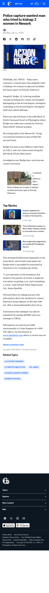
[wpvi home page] (5, 481)
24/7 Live (18, 3)
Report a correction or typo (13, 344)
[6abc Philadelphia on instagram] (17, 518)
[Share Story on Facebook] (4, 39)
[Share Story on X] (10, 39)
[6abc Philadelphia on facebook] (5, 518)
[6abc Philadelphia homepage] (9, 4)
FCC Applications (8, 542)
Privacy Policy (7, 534)
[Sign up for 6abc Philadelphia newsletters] (23, 518)
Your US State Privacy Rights (31, 537)
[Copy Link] (34, 39)
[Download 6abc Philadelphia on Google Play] (23, 525)
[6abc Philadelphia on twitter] (11, 518)
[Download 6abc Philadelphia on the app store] (8, 525)
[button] (3, 3)
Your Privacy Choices (21, 534)
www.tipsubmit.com (13, 335)
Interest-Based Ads (20, 540)
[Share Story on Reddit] (16, 39)
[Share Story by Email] (28, 39)
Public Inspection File (36, 540)
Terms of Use (6, 540)
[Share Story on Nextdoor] (22, 39)
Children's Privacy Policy (10, 537)
